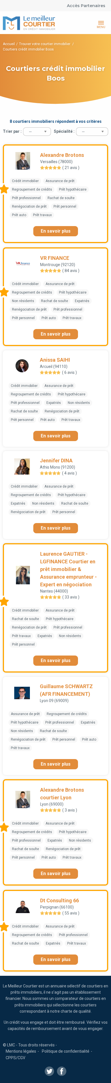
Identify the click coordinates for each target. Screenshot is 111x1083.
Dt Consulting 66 (59, 900)
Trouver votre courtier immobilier (45, 44)
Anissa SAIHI (55, 360)
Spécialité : (64, 131)
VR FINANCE (54, 258)
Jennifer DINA (56, 460)
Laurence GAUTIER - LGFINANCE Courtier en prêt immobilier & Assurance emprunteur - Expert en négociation (68, 569)
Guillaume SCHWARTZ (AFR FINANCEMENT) (66, 690)
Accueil (9, 44)
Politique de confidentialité (65, 1051)
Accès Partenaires (86, 5)
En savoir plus (56, 231)
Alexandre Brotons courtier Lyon (62, 793)
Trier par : (12, 131)
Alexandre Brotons (62, 155)
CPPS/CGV (15, 1057)
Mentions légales (21, 1051)
